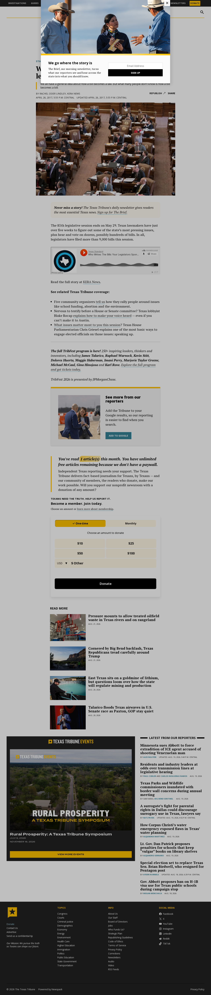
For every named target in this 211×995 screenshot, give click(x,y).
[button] (105, 497)
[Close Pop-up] (167, 3)
